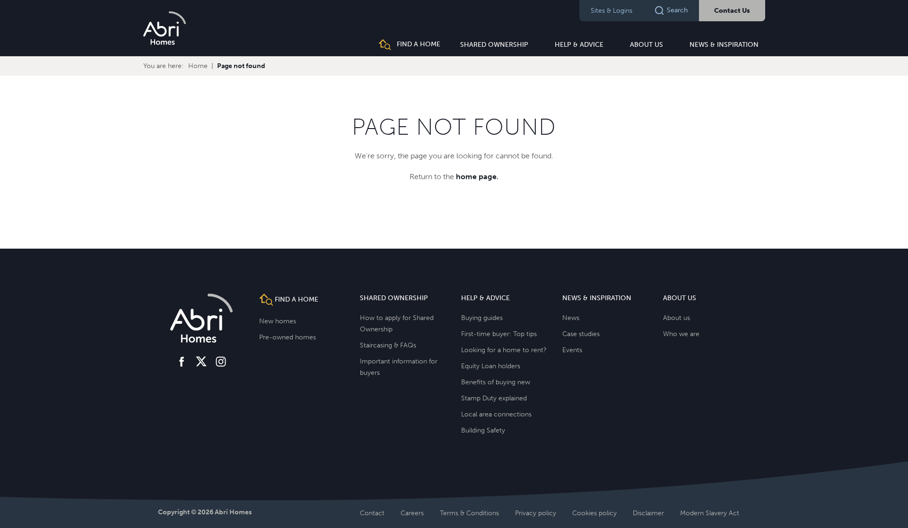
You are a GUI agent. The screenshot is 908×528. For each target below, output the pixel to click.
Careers (412, 513)
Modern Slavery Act (709, 513)
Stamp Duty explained (494, 398)
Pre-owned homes (287, 337)
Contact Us (732, 11)
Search (677, 10)
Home (198, 66)
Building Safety (483, 430)
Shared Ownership (494, 45)
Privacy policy (535, 513)
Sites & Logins (611, 11)
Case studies (581, 334)
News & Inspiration (724, 45)
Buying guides (482, 318)
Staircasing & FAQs (388, 345)
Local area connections (496, 414)
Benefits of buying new (495, 382)
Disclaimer (648, 513)
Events (572, 350)
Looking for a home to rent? (504, 350)
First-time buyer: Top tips (499, 334)
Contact (372, 513)
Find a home (417, 44)
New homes (277, 321)
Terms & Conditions (469, 513)
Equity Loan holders (490, 366)
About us (646, 45)
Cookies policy (594, 513)
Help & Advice (579, 45)
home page (476, 176)
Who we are (681, 334)
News (570, 318)
